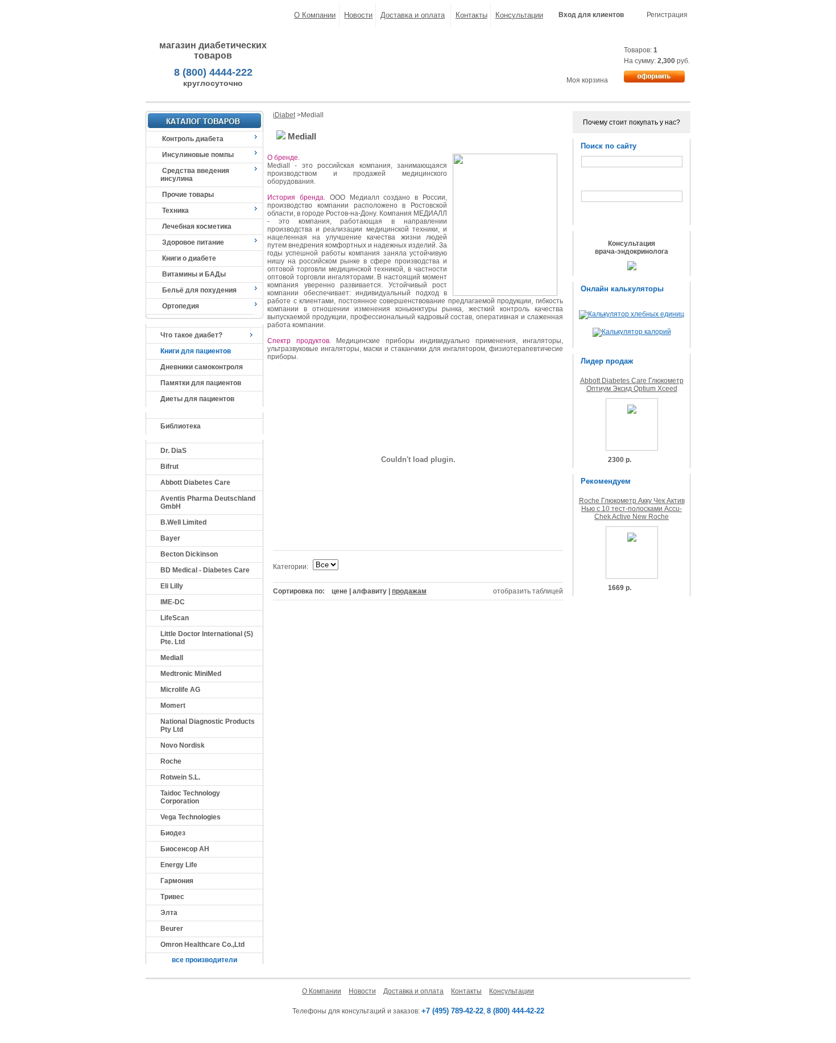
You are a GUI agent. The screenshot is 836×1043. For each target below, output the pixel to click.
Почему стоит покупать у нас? (631, 122)
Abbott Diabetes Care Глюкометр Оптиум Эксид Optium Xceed (632, 385)
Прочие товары (188, 195)
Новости (358, 15)
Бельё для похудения (199, 290)
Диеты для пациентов (197, 399)
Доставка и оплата (412, 15)
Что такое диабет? (191, 335)
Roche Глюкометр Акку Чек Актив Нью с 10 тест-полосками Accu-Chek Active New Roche (632, 509)
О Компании (315, 15)
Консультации (519, 15)
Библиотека (180, 426)
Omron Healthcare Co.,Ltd (202, 945)
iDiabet (284, 115)
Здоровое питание (193, 242)
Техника (175, 211)
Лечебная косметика (196, 226)
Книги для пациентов (195, 351)
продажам (409, 591)
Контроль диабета (193, 139)
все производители (204, 960)
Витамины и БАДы (194, 274)
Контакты (471, 15)
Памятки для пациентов (200, 383)
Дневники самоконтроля (201, 367)
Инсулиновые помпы (198, 155)
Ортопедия (180, 306)
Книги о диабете (189, 258)
